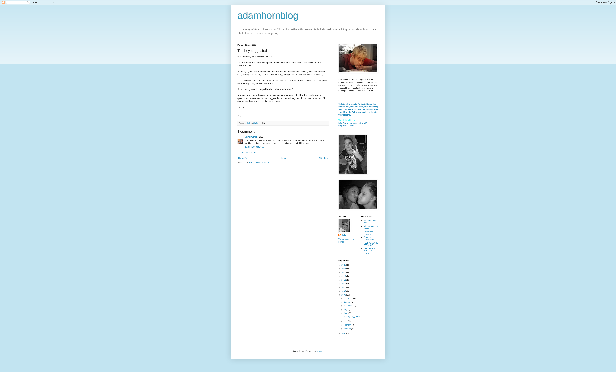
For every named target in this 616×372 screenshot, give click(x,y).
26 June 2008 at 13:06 (254, 147)
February (348, 325)
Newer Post (243, 158)
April (346, 321)
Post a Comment (248, 152)
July (346, 309)
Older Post (323, 158)
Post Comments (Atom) (259, 163)
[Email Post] (264, 123)
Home (283, 158)
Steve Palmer (251, 137)
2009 (343, 291)
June (346, 313)
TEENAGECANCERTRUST (371, 244)
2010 (343, 287)
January (347, 329)
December (348, 298)
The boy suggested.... (352, 316)
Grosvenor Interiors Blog (369, 238)
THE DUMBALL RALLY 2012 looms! (370, 250)
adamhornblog (267, 15)
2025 (343, 265)
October (347, 302)
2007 (343, 333)
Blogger (319, 351)
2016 (343, 272)
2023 (343, 268)
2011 (343, 284)
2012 (343, 280)
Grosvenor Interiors (368, 233)
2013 (343, 276)
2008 (343, 295)
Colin (344, 235)
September (349, 306)
